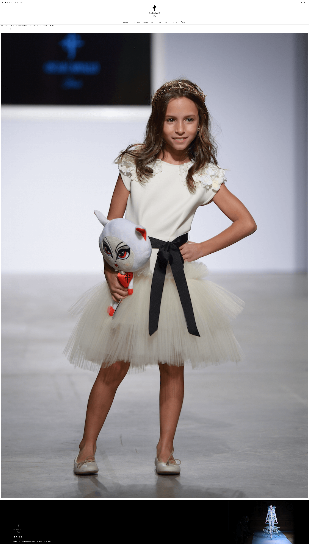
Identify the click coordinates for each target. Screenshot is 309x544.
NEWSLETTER (14, 2)
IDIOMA (21, 2)
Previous (5, 29)
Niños (153, 22)
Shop (183, 22)
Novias (145, 22)
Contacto (175, 22)
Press (160, 22)
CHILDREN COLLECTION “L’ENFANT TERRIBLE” (40, 25)
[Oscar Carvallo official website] (154, 11)
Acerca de (127, 22)
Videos (167, 22)
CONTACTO (40, 541)
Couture (137, 22)
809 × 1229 (21, 25)
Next (304, 29)
